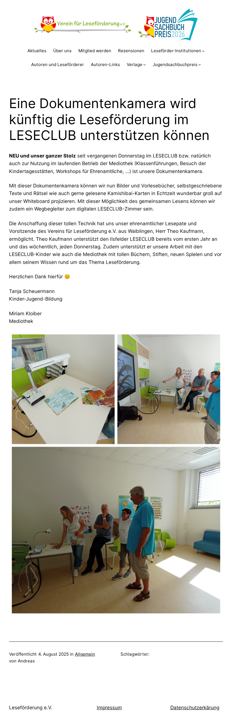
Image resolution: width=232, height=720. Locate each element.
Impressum (109, 707)
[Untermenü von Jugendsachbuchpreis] (199, 64)
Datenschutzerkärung (194, 707)
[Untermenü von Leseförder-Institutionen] (203, 51)
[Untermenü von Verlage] (144, 64)
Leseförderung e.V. (30, 707)
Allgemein (85, 654)
